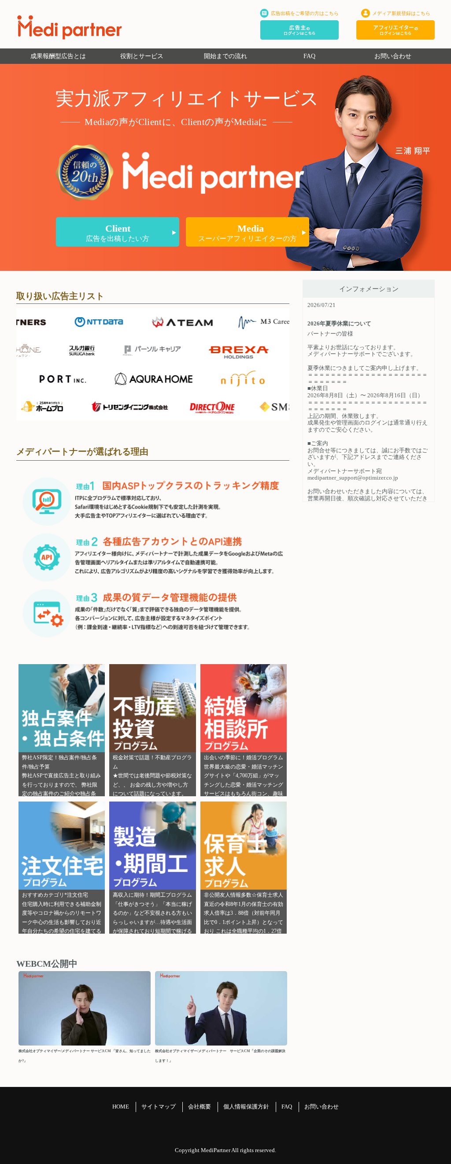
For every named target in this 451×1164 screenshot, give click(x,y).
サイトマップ (158, 1106)
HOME (120, 1106)
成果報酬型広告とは (58, 56)
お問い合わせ (392, 56)
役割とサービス (141, 56)
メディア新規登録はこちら (401, 13)
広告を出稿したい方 (117, 233)
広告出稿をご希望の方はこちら (305, 13)
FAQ (309, 56)
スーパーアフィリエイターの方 (247, 233)
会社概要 (199, 1106)
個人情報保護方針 (246, 1106)
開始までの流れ (225, 56)
